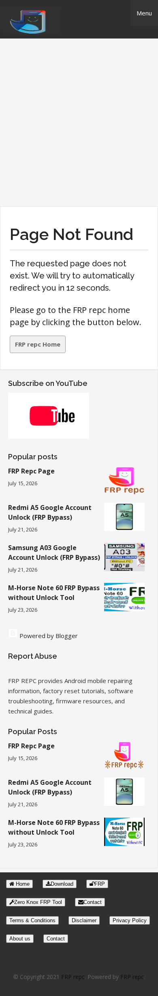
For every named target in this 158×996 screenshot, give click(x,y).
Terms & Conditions (32, 920)
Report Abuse (32, 656)
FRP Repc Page (31, 471)
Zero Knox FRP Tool (38, 902)
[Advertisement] (79, 123)
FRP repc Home (37, 344)
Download (62, 884)
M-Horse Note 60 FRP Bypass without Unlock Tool (54, 592)
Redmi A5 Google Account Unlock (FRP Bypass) (50, 512)
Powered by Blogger (48, 636)
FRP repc (73, 977)
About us (19, 939)
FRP (99, 884)
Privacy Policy (130, 920)
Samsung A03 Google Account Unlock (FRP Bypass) (54, 552)
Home (22, 884)
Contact (92, 902)
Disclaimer (84, 920)
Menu (144, 13)
